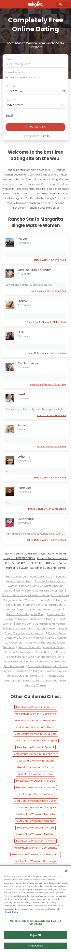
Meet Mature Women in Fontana (36, 760)
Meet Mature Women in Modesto (35, 814)
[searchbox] (33, 77)
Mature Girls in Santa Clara (51, 446)
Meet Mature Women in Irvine (36, 794)
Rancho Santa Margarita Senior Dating (28, 652)
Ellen (21, 332)
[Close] (66, 871)
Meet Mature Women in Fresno (35, 774)
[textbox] (35, 64)
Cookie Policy (11, 912)
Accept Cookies (36, 945)
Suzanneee (26, 519)
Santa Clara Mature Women (51, 415)
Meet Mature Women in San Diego (35, 861)
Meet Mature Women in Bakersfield (35, 713)
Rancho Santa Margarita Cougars (40, 609)
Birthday (10, 86)
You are (10, 58)
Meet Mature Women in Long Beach (35, 800)
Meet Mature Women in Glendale (35, 780)
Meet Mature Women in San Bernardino (35, 854)
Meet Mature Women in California (35, 727)
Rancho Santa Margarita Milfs (25, 675)
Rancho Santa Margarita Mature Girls (46, 322)
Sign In (45, 135)
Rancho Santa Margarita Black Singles (40, 590)
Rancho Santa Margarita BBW (25, 614)
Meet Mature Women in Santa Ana (48, 384)
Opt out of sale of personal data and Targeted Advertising (35, 922)
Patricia (23, 425)
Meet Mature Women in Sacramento (35, 847)
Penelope (24, 488)
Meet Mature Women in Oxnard (35, 827)
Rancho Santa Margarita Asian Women (26, 595)
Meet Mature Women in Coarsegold (35, 740)
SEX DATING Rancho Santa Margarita (43, 567)
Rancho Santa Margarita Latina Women (40, 623)
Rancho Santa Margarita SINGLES (25, 553)
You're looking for (15, 72)
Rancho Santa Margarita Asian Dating (42, 647)
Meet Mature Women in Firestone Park (36, 754)
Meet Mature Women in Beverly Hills (35, 720)
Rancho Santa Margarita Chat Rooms (29, 576)
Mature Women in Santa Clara (50, 259)
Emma (22, 301)
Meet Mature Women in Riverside (35, 841)
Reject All (35, 935)
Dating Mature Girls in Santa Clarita (47, 508)
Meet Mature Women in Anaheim (35, 707)
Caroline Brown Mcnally (34, 270)
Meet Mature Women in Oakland (35, 821)
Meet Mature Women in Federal (35, 747)
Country (10, 99)
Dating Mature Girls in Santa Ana (48, 291)
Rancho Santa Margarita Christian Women (29, 628)
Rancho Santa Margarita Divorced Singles (40, 671)
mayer (22, 239)
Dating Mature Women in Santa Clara (46, 540)
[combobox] (36, 64)
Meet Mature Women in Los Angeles (36, 807)
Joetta (22, 394)
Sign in (63, 4)
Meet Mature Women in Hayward (35, 787)
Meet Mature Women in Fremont (35, 767)
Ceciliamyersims (30, 363)
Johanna (24, 457)
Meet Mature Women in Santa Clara (47, 353)
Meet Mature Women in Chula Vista (36, 734)
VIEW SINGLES (35, 127)
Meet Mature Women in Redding (35, 834)
